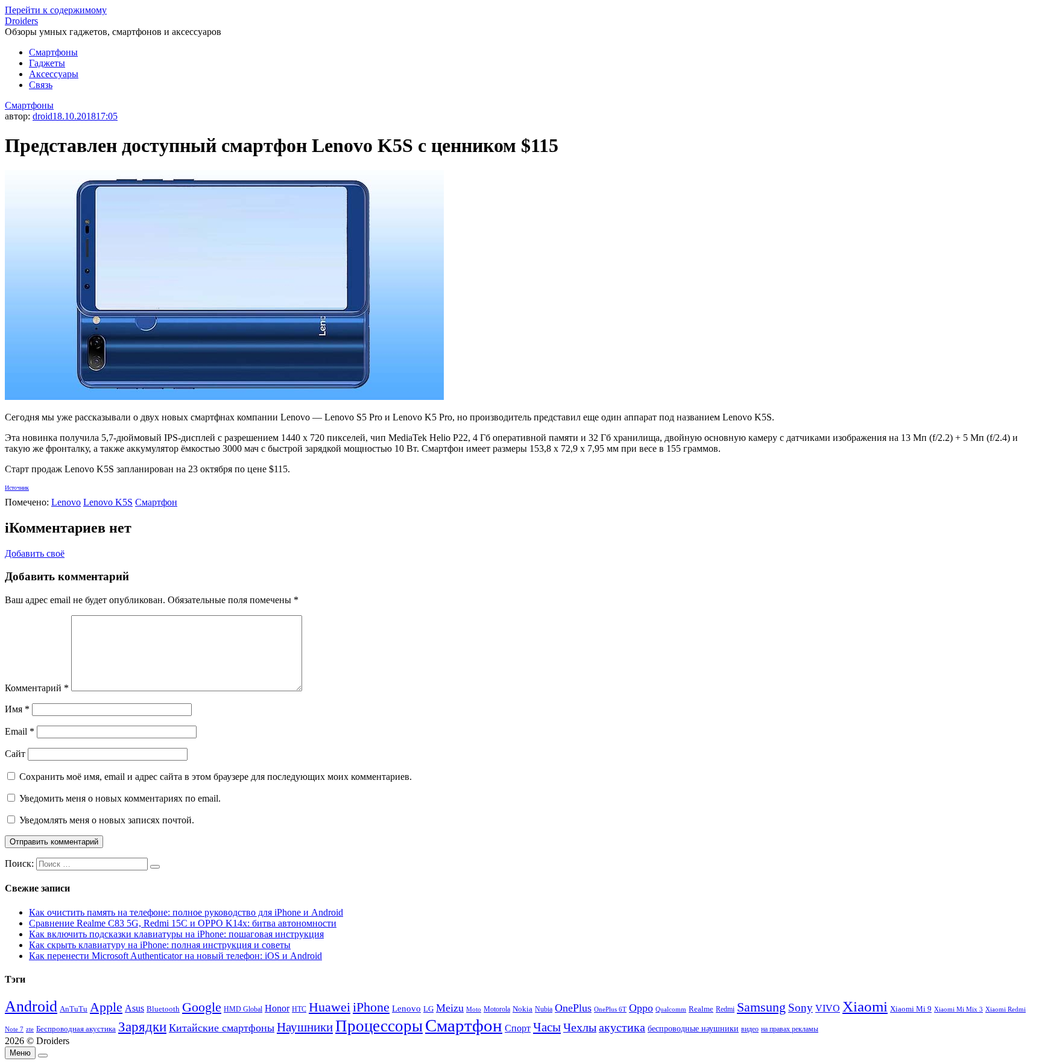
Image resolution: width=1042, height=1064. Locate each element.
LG (428, 1008)
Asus (134, 1008)
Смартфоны (53, 52)
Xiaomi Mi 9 (911, 1009)
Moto (473, 1009)
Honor (277, 1008)
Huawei (329, 1007)
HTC (299, 1009)
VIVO (827, 1008)
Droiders (21, 21)
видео (750, 1029)
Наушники (305, 1027)
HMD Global (243, 1009)
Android (31, 1006)
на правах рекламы (789, 1029)
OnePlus (573, 1008)
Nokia (522, 1008)
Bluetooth (163, 1009)
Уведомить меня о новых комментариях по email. (120, 798)
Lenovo (66, 502)
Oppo (641, 1008)
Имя (17, 709)
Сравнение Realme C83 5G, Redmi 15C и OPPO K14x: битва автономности (182, 923)
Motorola (497, 1009)
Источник (17, 487)
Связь (40, 85)
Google (201, 1007)
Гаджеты (47, 63)
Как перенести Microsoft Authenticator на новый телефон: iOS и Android (175, 956)
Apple (106, 1007)
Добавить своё (35, 553)
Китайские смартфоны (221, 1028)
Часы (547, 1027)
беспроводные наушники (693, 1028)
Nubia (543, 1009)
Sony (800, 1007)
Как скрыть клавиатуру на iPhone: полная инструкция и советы (160, 945)
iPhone (371, 1007)
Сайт (15, 754)
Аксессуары (53, 74)
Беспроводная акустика (76, 1028)
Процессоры (379, 1026)
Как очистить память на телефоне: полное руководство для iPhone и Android (186, 912)
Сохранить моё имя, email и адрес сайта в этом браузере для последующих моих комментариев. (215, 776)
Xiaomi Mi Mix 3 (958, 1009)
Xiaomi (865, 1006)
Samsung (761, 1007)
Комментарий (37, 688)
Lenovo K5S (108, 502)
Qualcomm (670, 1009)
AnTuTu (73, 1009)
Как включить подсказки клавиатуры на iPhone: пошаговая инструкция (176, 934)
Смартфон (156, 502)
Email (19, 731)
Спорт (518, 1028)
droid (42, 116)
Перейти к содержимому (56, 10)
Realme (701, 1009)
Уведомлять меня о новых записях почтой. (106, 820)
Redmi (725, 1009)
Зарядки (142, 1026)
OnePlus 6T (610, 1009)
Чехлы (579, 1027)
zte (30, 1029)
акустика (622, 1027)
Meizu (450, 1008)
